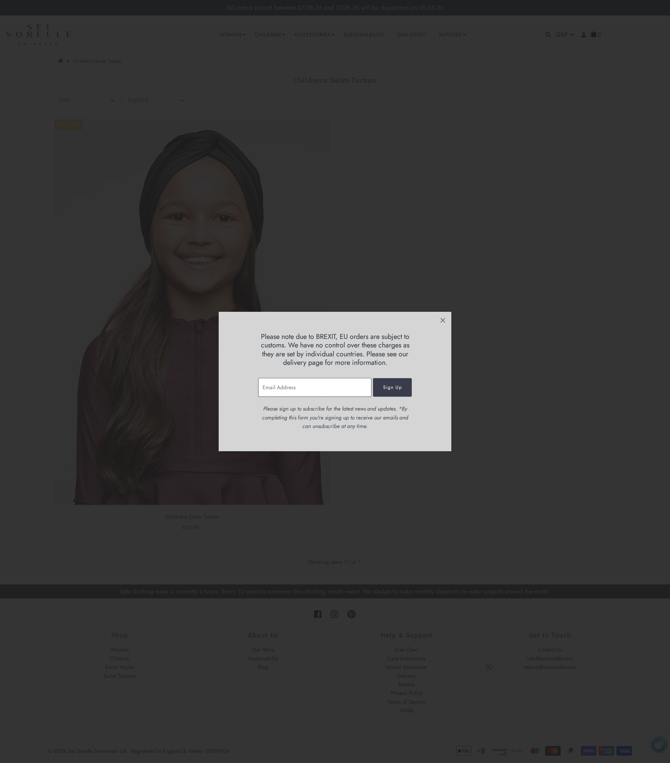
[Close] (442, 320)
